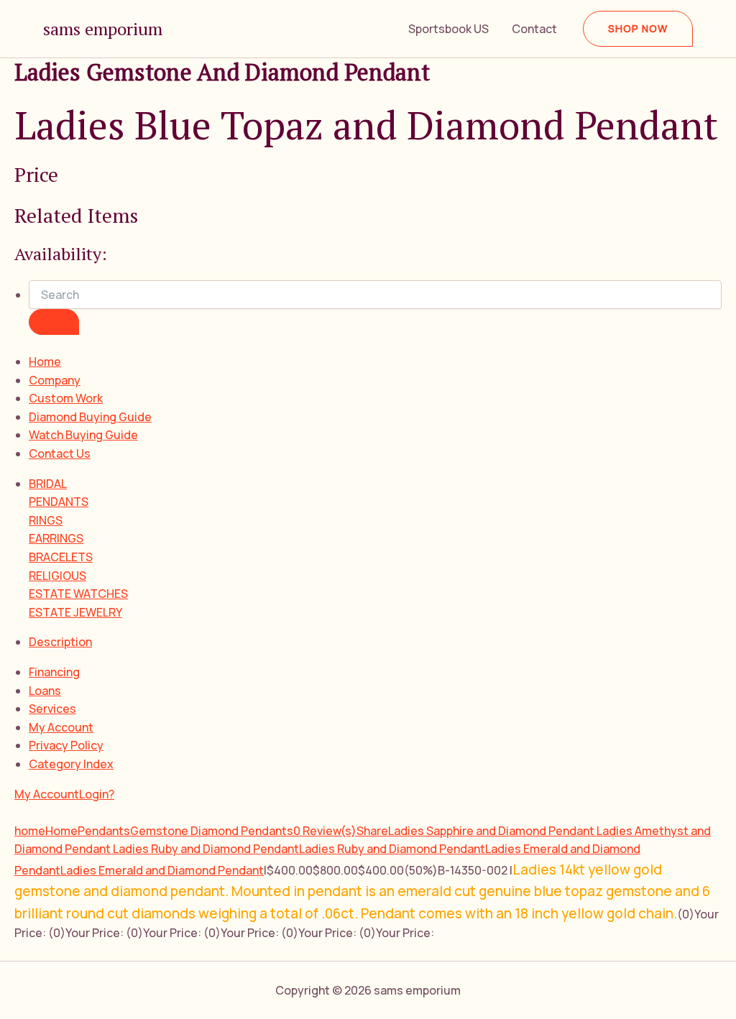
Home (45, 361)
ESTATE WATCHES (78, 593)
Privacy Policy (66, 745)
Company (54, 380)
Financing (54, 672)
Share (372, 831)
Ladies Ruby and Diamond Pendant (206, 849)
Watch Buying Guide (83, 435)
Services (52, 708)
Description (60, 642)
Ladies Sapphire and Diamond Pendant (492, 831)
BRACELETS (61, 557)
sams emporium (102, 28)
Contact (534, 29)
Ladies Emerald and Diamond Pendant (162, 870)
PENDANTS (58, 502)
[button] (638, 29)
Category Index (71, 764)
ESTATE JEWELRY (75, 612)
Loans (45, 690)
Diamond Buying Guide (90, 417)
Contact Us (60, 453)
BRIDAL (48, 484)
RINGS (46, 520)
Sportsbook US (448, 29)
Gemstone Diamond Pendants (211, 831)
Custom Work (66, 398)
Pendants (104, 831)
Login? (96, 794)
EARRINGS (56, 538)
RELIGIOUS (57, 576)
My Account (61, 727)
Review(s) (324, 831)
